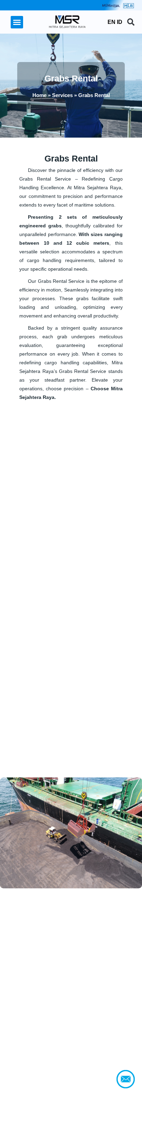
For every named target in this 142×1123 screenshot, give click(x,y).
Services (62, 95)
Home (39, 95)
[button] (17, 22)
